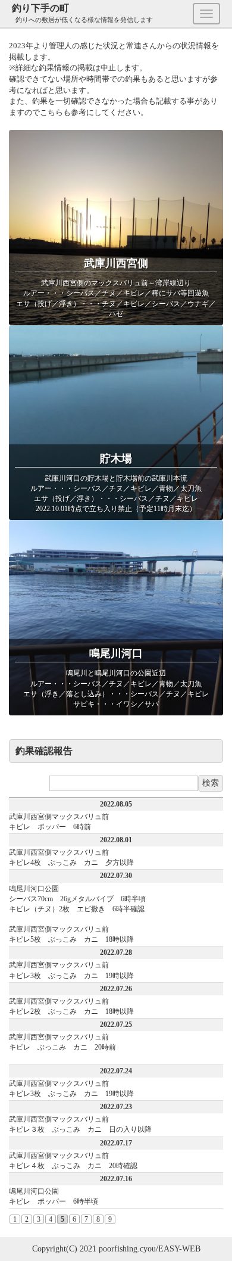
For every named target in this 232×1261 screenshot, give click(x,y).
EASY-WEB (179, 1248)
